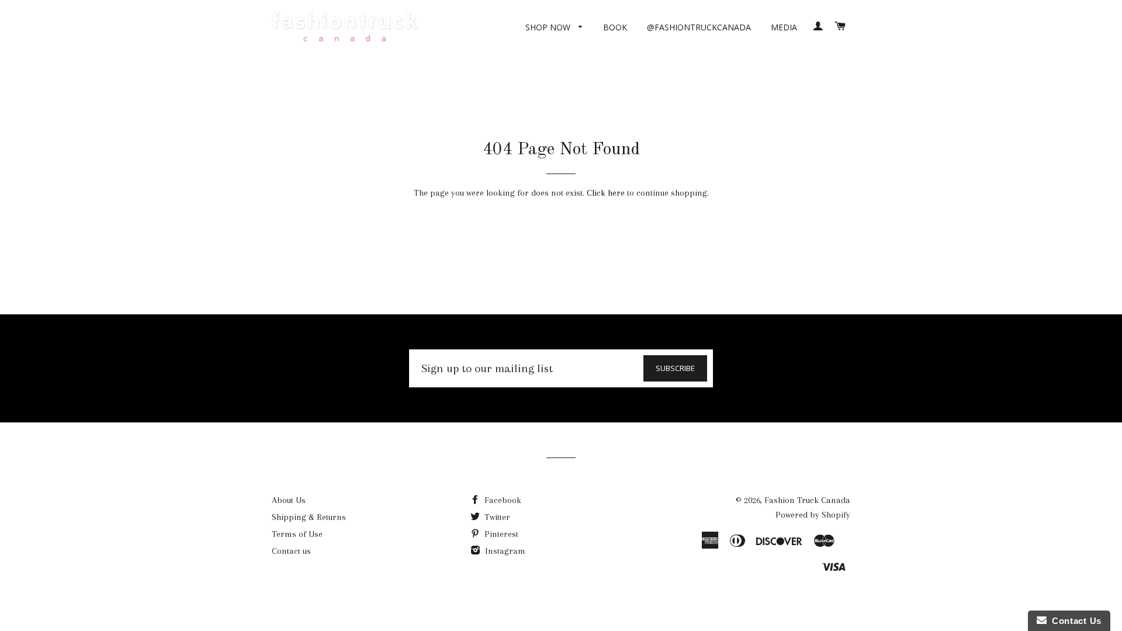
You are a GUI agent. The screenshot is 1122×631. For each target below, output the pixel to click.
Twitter (496, 517)
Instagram (504, 551)
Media (784, 27)
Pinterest (500, 534)
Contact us (291, 551)
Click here (606, 193)
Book (615, 27)
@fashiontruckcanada (699, 27)
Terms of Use (297, 534)
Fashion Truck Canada (807, 500)
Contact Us (1074, 621)
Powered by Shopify (812, 514)
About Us (289, 500)
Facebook (501, 500)
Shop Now (549, 27)
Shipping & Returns (309, 517)
